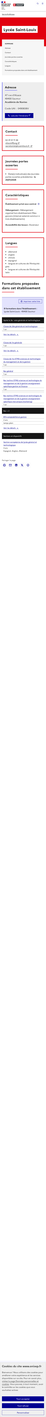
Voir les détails (9, 334)
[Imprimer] (4, 465)
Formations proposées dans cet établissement (21, 70)
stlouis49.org (11, 143)
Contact (8, 52)
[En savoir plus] (38, 204)
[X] (22, 465)
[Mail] (10, 465)
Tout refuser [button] (23, 1405)
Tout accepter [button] (23, 1398)
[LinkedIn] (16, 465)
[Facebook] (28, 465)
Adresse (8, 48)
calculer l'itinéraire (19, 115)
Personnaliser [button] (23, 1412)
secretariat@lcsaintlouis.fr (17, 146)
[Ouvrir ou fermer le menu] (43, 3)
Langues (8, 66)
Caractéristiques (11, 61)
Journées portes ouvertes (14, 57)
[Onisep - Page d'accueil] (18, 5)
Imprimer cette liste (32, 301)
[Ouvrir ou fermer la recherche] (38, 3)
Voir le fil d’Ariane (8, 14)
